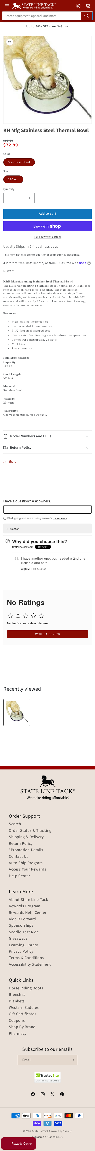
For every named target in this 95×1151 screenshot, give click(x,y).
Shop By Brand (22, 1027)
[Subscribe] (72, 1060)
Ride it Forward (22, 919)
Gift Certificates (22, 1014)
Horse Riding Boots (26, 988)
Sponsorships (21, 925)
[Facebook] (33, 1094)
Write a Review (47, 634)
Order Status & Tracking (30, 830)
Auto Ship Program (26, 863)
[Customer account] (78, 6)
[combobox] (47, 15)
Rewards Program (24, 906)
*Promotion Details (26, 850)
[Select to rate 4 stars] (33, 615)
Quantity (8, 189)
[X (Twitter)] (52, 1094)
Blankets (17, 1001)
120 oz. (13, 179)
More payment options (47, 237)
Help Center (19, 876)
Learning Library (23, 945)
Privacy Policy (21, 951)
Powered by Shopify (60, 1131)
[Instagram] (43, 1094)
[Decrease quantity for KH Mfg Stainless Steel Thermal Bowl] (8, 198)
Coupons (17, 1020)
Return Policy (21, 843)
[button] (47, 436)
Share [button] (12, 461)
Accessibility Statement (30, 964)
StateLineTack (40, 1131)
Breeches (17, 994)
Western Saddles (24, 1007)
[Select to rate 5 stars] (41, 615)
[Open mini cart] (88, 6)
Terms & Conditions (26, 958)
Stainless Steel (19, 162)
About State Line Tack (28, 899)
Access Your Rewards (27, 869)
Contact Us (18, 856)
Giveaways (18, 938)
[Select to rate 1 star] (10, 615)
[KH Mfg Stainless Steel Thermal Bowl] (17, 712)
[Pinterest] (62, 1094)
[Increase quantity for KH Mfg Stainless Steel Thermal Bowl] (29, 198)
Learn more (60, 518)
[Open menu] (7, 5)
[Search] (87, 16)
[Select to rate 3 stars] (25, 615)
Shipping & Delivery (26, 837)
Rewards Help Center (27, 912)
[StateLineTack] (34, 5)
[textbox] (47, 509)
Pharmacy (18, 1033)
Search (15, 824)
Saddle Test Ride (24, 932)
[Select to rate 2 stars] (18, 615)
